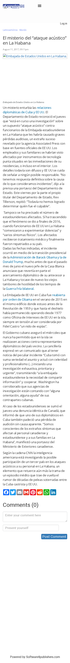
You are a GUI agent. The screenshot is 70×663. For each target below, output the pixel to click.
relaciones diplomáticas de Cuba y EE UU (27, 109)
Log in (63, 23)
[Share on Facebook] (6, 492)
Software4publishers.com (43, 657)
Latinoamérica (10, 30)
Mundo (23, 30)
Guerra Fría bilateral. (20, 288)
